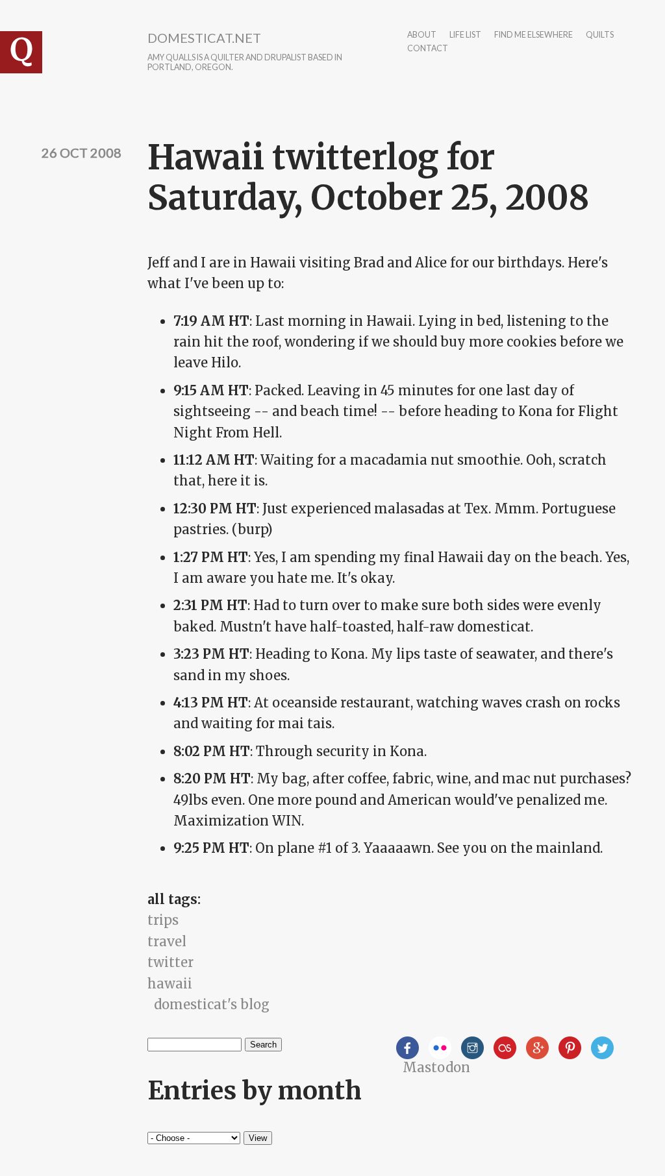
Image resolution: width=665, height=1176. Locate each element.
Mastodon (436, 1067)
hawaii (169, 983)
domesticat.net (204, 37)
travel (166, 941)
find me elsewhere (533, 35)
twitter (170, 962)
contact (427, 49)
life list (465, 35)
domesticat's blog (212, 1004)
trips (163, 920)
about (421, 35)
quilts (600, 35)
